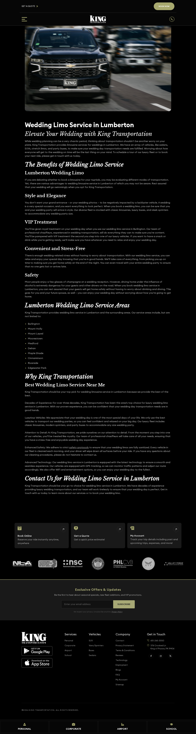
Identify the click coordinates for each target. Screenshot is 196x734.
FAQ (118, 674)
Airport (68, 650)
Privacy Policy (117, 612)
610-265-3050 (157, 640)
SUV (91, 640)
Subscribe (123, 604)
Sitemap (120, 684)
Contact (120, 640)
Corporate (70, 645)
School (68, 655)
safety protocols (79, 447)
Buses (91, 650)
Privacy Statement (125, 645)
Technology (121, 660)
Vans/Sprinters (96, 645)
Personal (69, 640)
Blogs (118, 670)
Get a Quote (28, 6)
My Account (121, 679)
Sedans (92, 655)
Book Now (164, 6)
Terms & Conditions (125, 650)
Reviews (119, 655)
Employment (122, 665)
